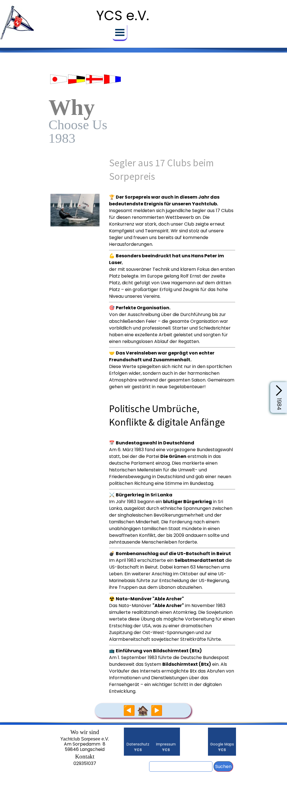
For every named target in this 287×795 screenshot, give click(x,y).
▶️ (157, 710)
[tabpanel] (143, 79)
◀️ (129, 710)
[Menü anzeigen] (120, 33)
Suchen (223, 766)
